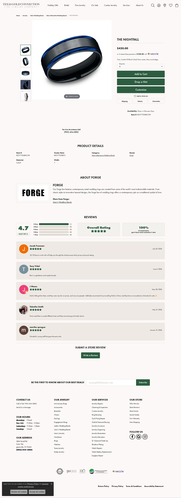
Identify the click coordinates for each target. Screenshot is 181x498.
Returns (140, 101)
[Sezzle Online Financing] (118, 471)
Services (126, 5)
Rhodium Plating (97, 444)
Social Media (134, 415)
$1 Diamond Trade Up (100, 441)
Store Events (134, 411)
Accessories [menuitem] (58, 407)
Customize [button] (140, 89)
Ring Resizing (96, 415)
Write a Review (90, 355)
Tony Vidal (35, 266)
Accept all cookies (37, 492)
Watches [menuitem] (57, 444)
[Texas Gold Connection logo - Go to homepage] (21, 5)
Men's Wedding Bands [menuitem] (62, 430)
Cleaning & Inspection (100, 407)
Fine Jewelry (80, 5)
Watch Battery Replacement (102, 452)
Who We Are (134, 404)
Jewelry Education (98, 437)
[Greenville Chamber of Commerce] (98, 471)
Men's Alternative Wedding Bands (57, 15)
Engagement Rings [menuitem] (60, 422)
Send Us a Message (23, 407)
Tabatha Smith (36, 306)
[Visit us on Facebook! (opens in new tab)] (132, 436)
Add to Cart (140, 74)
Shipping (125, 101)
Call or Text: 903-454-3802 (26, 404)
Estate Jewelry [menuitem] (59, 452)
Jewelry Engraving (98, 430)
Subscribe (143, 382)
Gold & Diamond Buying (100, 422)
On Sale (94, 5)
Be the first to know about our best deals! (57, 382)
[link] (164, 5)
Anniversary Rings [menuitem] (60, 404)
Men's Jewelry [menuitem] (59, 433)
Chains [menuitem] (56, 415)
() (71, 224)
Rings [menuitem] (56, 441)
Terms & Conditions (134, 486)
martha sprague (37, 327)
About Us (139, 5)
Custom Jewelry (110, 5)
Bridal (66, 5)
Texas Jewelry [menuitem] (59, 448)
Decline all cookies (19, 492)
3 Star (36, 229)
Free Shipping (135, 422)
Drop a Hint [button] (141, 81)
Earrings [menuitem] (57, 418)
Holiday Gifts (53, 5)
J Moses (33, 286)
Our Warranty (135, 418)
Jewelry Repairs (97, 404)
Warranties (156, 101)
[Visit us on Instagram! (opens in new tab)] (145, 436)
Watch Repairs (97, 448)
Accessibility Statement (153, 486)
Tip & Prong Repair (98, 418)
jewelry (25, 15)
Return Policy (103, 486)
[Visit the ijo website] (71, 471)
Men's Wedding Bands (37, 15)
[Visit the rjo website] (82, 471)
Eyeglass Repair (97, 455)
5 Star (36, 224)
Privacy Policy (117, 486)
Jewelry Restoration (99, 433)
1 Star (36, 235)
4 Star (36, 227)
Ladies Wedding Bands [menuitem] (62, 426)
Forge (131, 155)
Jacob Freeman (37, 246)
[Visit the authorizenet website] (60, 471)
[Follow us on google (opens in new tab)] (138, 436)
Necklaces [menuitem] (58, 437)
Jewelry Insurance (98, 426)
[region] (72, 73)
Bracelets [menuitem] (57, 411)
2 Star (36, 232)
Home (18, 15)
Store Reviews (135, 407)
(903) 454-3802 (71, 132)
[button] (152, 5)
